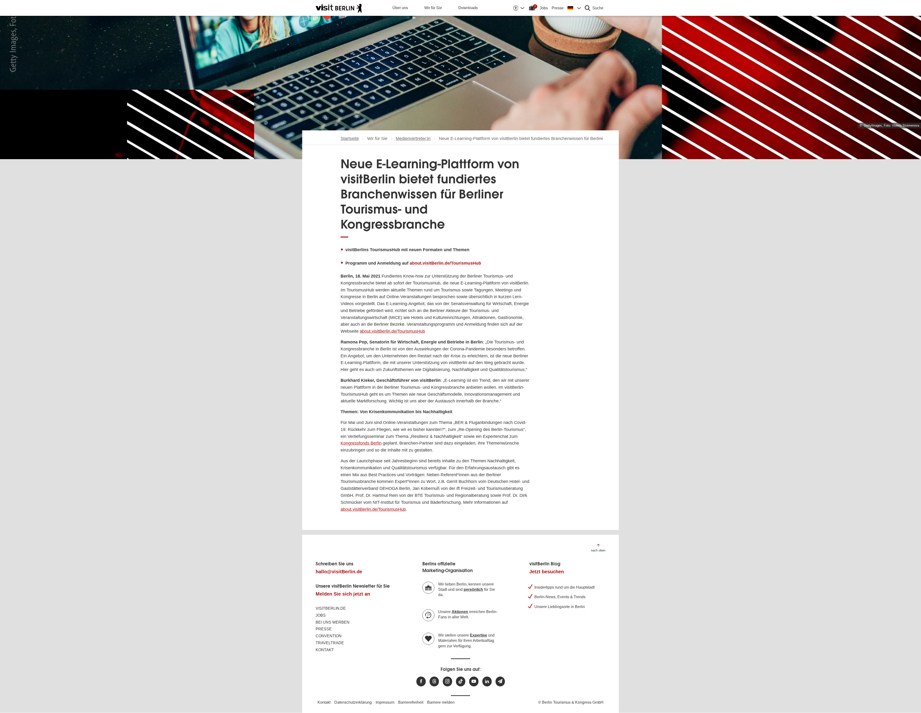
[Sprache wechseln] (574, 7)
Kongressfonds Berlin (361, 443)
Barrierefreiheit (410, 702)
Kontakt (325, 650)
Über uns (400, 8)
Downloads (468, 8)
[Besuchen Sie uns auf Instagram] (447, 681)
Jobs (544, 8)
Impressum (385, 702)
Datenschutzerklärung (353, 702)
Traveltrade (330, 643)
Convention (329, 636)
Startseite (350, 138)
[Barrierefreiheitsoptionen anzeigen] (518, 7)
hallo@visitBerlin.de (339, 571)
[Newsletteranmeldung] (500, 681)
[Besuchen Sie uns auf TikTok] (460, 681)
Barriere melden (441, 702)
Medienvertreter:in (413, 138)
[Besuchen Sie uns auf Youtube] (473, 681)
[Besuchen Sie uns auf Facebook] (421, 681)
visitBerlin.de (331, 608)
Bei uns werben (332, 622)
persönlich (473, 589)
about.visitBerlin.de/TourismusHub (445, 263)
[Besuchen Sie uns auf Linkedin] (487, 681)
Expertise (478, 635)
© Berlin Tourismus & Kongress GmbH (570, 702)
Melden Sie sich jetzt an (343, 594)
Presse (558, 8)
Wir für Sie (433, 8)
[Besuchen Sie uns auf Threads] (434, 681)
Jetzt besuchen (546, 571)
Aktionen (460, 612)
